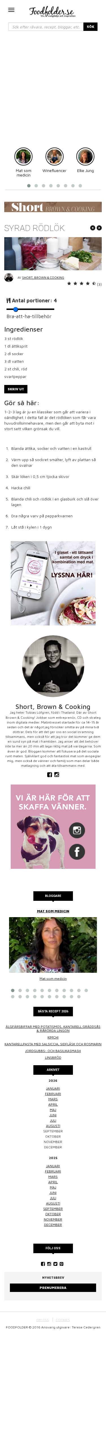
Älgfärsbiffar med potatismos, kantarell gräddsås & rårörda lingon (53, 1028)
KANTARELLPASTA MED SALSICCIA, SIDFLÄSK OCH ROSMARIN (53, 1044)
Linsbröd (53, 1057)
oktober (53, 1214)
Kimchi (53, 1037)
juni (53, 1115)
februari (53, 1094)
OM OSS (42, 1320)
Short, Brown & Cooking (43, 277)
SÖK (90, 26)
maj (53, 1110)
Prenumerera (53, 1287)
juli (53, 1120)
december (53, 1225)
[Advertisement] (53, 92)
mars (53, 1099)
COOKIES (63, 1320)
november (53, 1219)
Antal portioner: (34, 300)
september (53, 1209)
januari (53, 1088)
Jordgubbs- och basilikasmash (53, 1051)
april (53, 1104)
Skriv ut (16, 389)
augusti (53, 1126)
